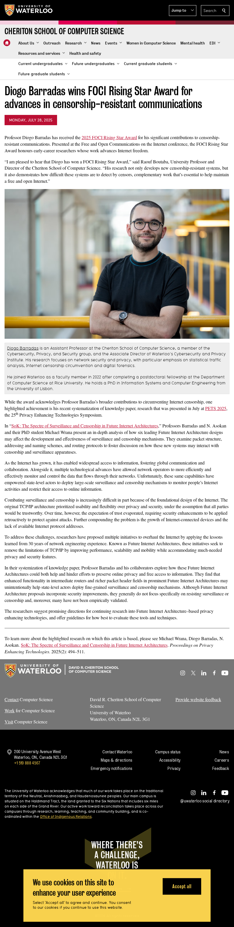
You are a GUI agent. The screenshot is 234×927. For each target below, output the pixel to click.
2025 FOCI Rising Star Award (109, 137)
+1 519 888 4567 (27, 762)
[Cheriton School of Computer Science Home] (6, 42)
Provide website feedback (198, 699)
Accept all (181, 886)
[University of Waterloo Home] (29, 10)
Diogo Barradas (23, 348)
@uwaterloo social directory (204, 800)
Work (10, 710)
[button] (182, 10)
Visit (9, 722)
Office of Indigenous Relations (66, 816)
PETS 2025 (215, 408)
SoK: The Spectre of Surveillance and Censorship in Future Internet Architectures (84, 426)
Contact (12, 699)
